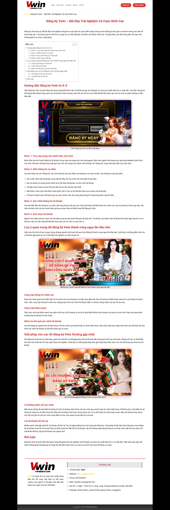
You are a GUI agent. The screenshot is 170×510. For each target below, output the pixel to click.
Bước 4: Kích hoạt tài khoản (41, 58)
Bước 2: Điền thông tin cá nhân (42, 53)
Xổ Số (81, 5)
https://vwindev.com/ (85, 474)
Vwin (53, 5)
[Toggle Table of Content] (73, 45)
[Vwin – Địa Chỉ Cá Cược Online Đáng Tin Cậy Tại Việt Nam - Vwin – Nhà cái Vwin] (35, 5)
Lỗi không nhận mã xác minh (41, 74)
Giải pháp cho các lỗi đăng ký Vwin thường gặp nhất (47, 71)
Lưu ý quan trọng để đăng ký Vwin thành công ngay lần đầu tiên (51, 61)
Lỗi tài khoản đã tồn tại (39, 76)
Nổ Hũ (75, 5)
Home (26, 14)
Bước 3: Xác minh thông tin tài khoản (44, 55)
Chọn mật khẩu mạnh (39, 66)
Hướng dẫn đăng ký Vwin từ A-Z (39, 48)
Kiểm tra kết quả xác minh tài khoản (44, 68)
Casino (68, 5)
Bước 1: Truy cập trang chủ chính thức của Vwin (48, 50)
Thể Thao (60, 5)
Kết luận (30, 79)
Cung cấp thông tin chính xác (41, 63)
